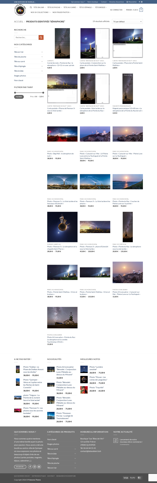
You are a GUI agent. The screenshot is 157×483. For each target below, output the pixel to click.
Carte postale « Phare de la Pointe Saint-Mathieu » (128, 64)
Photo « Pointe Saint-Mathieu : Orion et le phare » (62, 293)
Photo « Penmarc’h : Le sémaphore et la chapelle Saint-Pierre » (62, 247)
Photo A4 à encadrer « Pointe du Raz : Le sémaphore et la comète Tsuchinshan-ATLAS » (61, 339)
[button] (132, 2)
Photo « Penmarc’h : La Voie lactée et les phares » (95, 202)
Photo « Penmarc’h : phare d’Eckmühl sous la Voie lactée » (94, 247)
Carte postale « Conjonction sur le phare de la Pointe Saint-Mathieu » (93, 64)
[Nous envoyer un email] (141, 2)
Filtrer (19, 97)
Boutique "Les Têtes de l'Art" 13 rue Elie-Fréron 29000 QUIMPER (92, 441)
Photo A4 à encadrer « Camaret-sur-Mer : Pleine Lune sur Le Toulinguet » (126, 293)
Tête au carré (70, 7)
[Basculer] (42, 51)
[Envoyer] (41, 37)
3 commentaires (128, 444)
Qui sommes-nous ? (78, 2)
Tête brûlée (100, 7)
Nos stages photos (61, 12)
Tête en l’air (38, 7)
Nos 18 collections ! (40, 12)
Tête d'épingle (20, 66)
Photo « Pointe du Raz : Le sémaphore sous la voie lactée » (127, 247)
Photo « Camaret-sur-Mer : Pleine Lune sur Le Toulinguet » (127, 155)
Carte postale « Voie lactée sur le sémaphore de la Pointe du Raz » (92, 109)
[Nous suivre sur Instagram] (35, 467)
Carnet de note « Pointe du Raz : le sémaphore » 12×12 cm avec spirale (60, 64)
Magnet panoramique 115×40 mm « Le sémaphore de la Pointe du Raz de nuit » (128, 109)
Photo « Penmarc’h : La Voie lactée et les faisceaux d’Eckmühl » (62, 202)
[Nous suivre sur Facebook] (139, 2)
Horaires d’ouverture (116, 2)
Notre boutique (92, 2)
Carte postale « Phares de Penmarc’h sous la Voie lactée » (61, 109)
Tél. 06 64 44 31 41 (88, 448)
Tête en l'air (19, 52)
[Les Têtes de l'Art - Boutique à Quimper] (20, 10)
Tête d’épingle (85, 7)
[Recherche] (31, 7)
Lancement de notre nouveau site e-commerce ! (131, 440)
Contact (104, 2)
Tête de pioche (53, 7)
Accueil (18, 21)
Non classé (18, 80)
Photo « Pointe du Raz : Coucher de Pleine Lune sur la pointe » (126, 202)
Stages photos (20, 75)
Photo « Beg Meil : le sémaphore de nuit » (60, 155)
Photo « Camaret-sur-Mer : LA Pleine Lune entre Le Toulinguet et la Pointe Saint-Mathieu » (94, 156)
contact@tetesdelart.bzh (90, 451)
